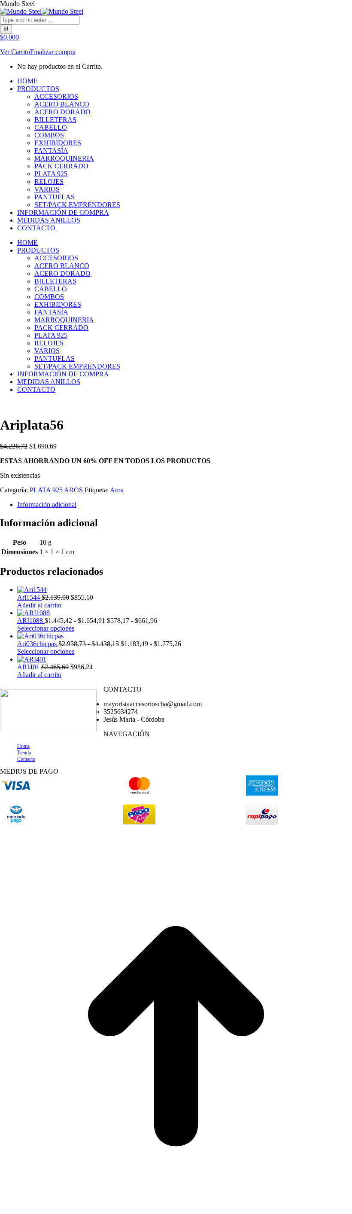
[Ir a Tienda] (176, 1210)
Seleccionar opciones (45, 628)
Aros (116, 490)
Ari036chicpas (37, 643)
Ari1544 (29, 597)
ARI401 (29, 667)
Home (23, 746)
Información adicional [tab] (46, 504)
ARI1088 (31, 620)
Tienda (24, 753)
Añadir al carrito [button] (39, 605)
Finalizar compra (53, 51)
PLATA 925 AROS (56, 490)
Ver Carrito (15, 51)
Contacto (26, 759)
